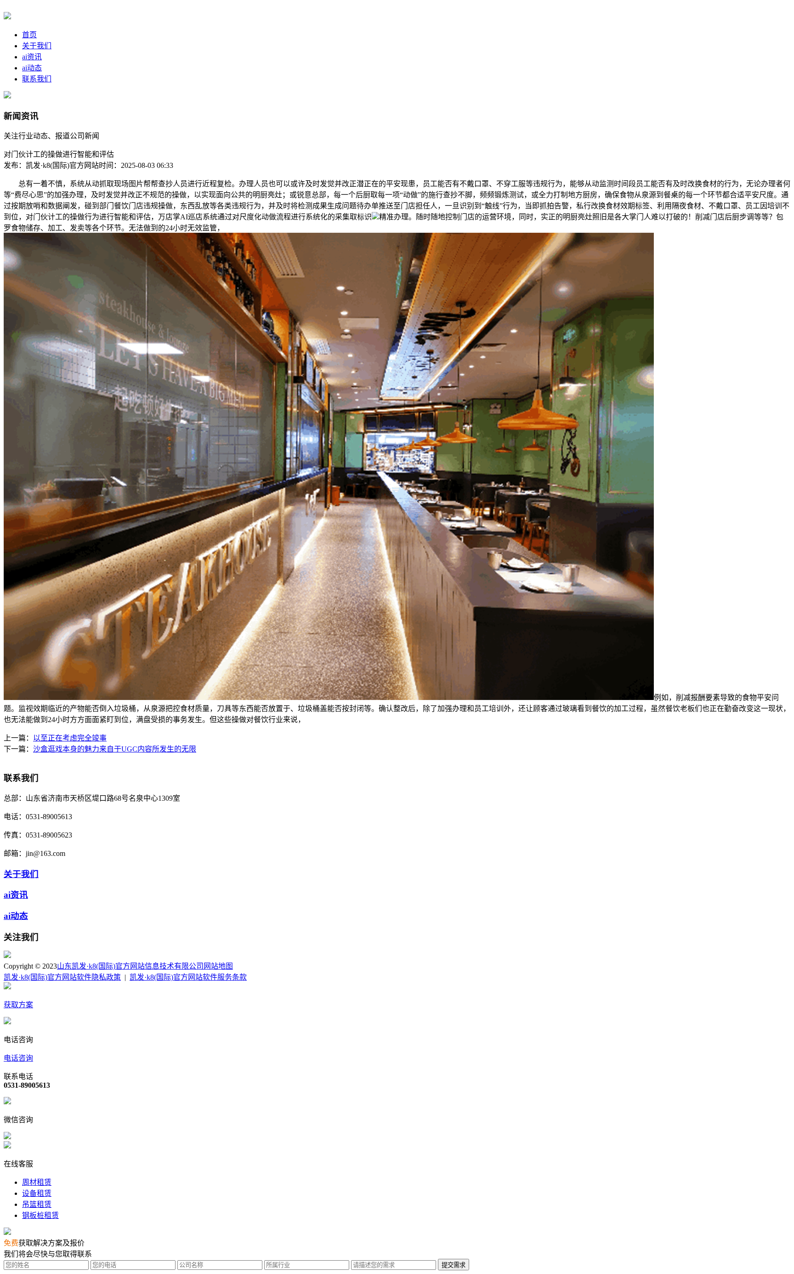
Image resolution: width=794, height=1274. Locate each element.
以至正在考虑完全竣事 (70, 738)
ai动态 (32, 68)
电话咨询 (18, 1058)
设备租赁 (36, 1193)
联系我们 (36, 79)
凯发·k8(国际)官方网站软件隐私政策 (62, 977)
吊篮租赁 (36, 1204)
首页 (29, 35)
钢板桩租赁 (40, 1215)
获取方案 (18, 1005)
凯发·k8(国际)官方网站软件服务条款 (188, 977)
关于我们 (36, 46)
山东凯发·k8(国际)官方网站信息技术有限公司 (130, 966)
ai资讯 (32, 57)
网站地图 (218, 966)
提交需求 (453, 1265)
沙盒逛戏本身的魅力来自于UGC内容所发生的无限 (114, 749)
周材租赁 (36, 1182)
